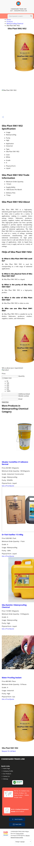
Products (10, 22)
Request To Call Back (9, 751)
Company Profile (8, 771)
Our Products (7, 774)
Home (9, 20)
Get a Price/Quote (8, 486)
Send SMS (18, 824)
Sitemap (5, 779)
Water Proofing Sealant (11, 677)
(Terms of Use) (20, 833)
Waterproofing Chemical (15, 24)
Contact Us (6, 776)
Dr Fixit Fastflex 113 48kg (12, 534)
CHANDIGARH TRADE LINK (18, 10)
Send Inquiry (18, 819)
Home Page (6, 768)
